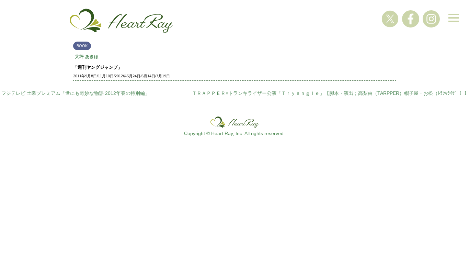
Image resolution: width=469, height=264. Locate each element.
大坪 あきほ (87, 56)
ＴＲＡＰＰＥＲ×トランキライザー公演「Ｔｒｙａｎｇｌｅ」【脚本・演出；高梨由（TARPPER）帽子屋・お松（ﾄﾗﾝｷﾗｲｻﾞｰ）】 (330, 93)
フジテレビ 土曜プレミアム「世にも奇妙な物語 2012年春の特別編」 (75, 93)
